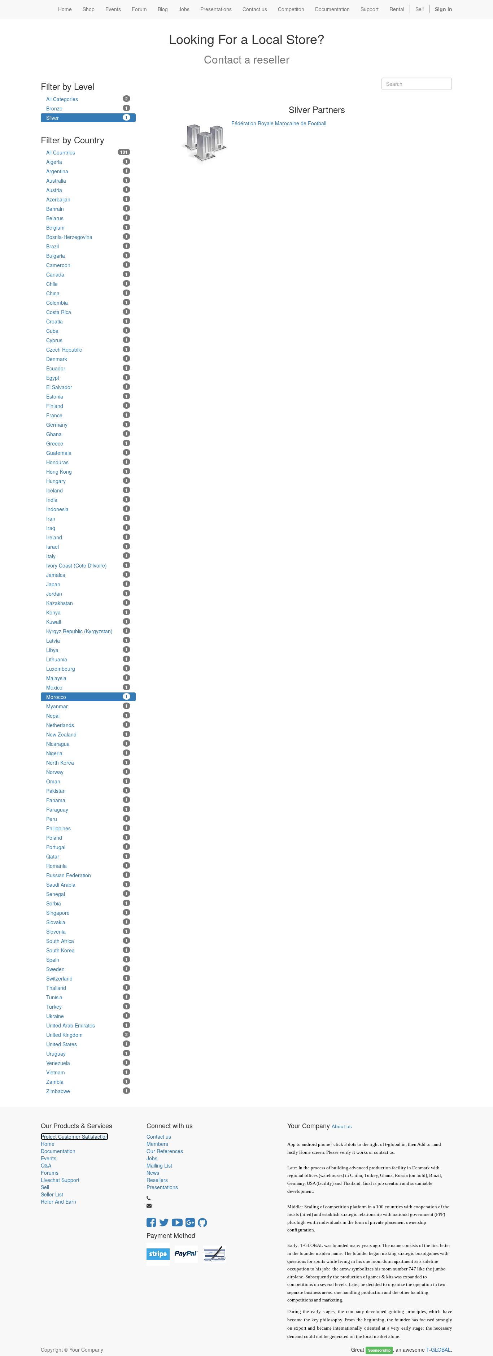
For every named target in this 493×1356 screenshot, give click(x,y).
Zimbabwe (87, 1091)
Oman (87, 781)
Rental (396, 9)
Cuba (87, 330)
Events (48, 1158)
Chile (87, 283)
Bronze (87, 108)
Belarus (87, 218)
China (87, 293)
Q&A (46, 1165)
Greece (87, 443)
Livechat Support (60, 1179)
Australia (87, 180)
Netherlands (87, 725)
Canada (87, 274)
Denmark (87, 358)
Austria (87, 190)
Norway (87, 771)
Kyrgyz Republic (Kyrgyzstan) (87, 631)
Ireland (87, 537)
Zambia (87, 1081)
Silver (87, 117)
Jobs (152, 1158)
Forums (49, 1172)
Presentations (162, 1187)
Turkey (87, 1006)
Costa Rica (87, 312)
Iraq (87, 527)
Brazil (87, 246)
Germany (87, 424)
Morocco (87, 696)
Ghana (87, 434)
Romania (87, 865)
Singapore (87, 912)
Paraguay (87, 809)
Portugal (87, 847)
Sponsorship (379, 1350)
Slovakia (87, 922)
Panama (87, 800)
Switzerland (87, 978)
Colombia (87, 302)
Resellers (157, 1179)
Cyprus (87, 340)
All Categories (87, 99)
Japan (87, 584)
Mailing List (159, 1165)
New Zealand (87, 734)
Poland (87, 837)
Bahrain (87, 208)
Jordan (87, 593)
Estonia (87, 396)
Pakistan (87, 790)
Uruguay (87, 1053)
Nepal (87, 715)
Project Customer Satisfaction (74, 1136)
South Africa (87, 940)
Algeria (87, 161)
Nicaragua (87, 743)
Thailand (87, 987)
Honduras (87, 462)
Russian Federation (87, 875)
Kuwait (87, 621)
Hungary (87, 480)
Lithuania (87, 659)
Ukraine (87, 1016)
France (87, 415)
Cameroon (87, 265)
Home (47, 1143)
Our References (165, 1151)
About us (342, 1126)
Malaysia (87, 678)
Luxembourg (87, 668)
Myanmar (87, 706)
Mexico (87, 687)
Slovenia (87, 931)
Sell (419, 9)
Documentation (58, 1151)
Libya (87, 649)
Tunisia (87, 997)
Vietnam (87, 1072)
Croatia (87, 321)
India (87, 499)
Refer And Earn (58, 1201)
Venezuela (87, 1062)
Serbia (87, 903)
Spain (87, 959)
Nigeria (87, 753)
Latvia (87, 640)
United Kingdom (87, 1034)
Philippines (87, 828)
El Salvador (87, 387)
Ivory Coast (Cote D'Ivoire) (87, 565)
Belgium (87, 227)
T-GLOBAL (438, 1349)
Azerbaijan (87, 199)
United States (87, 1044)
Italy (87, 556)
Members (157, 1143)
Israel (87, 546)
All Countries (87, 152)
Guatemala (87, 452)
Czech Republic (87, 349)
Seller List (52, 1194)
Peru (87, 818)
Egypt (87, 377)
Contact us (159, 1136)
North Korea (87, 762)
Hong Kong (87, 471)
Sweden (87, 969)
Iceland (87, 490)
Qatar (87, 856)
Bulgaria (87, 255)
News (153, 1172)
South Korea (87, 950)
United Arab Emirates (87, 1025)
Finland (87, 405)
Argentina (87, 171)
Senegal (87, 894)
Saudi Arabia (87, 884)
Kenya (87, 612)
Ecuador (87, 368)
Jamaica (87, 574)
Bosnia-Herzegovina (87, 236)
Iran (87, 518)
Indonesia (87, 509)
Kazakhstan (87, 603)
